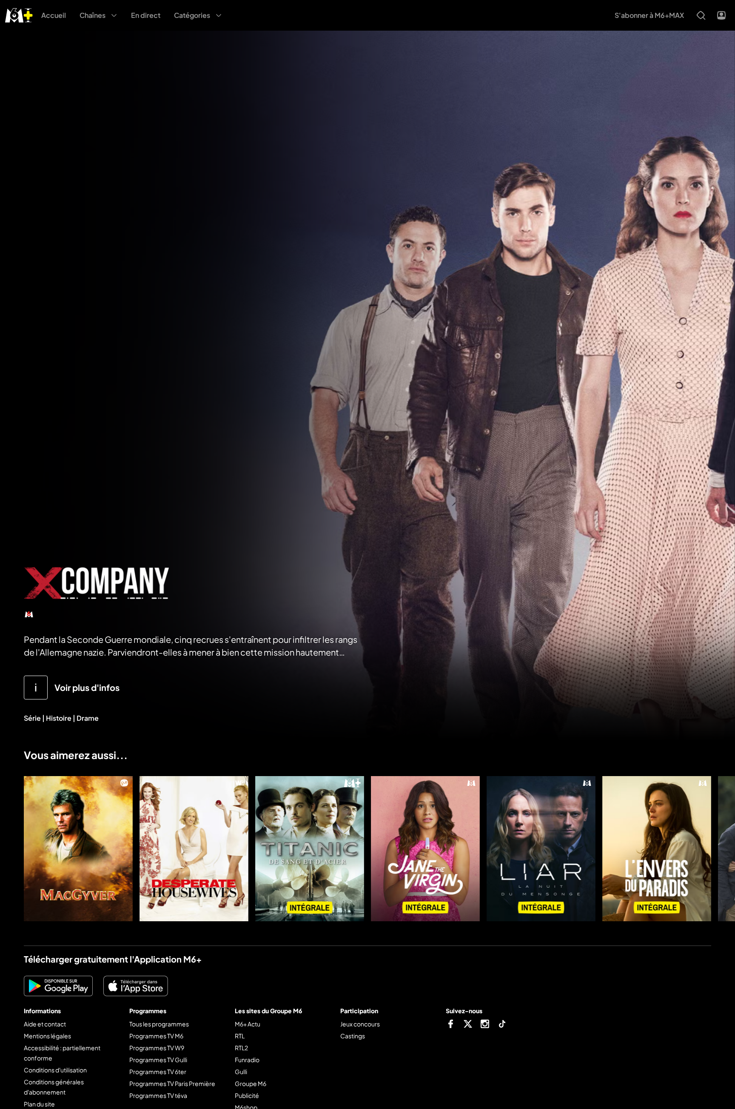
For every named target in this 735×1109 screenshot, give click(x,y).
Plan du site (39, 1104)
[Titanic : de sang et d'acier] (309, 848)
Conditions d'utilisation (55, 1070)
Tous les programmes (159, 1024)
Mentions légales (47, 1036)
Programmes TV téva (158, 1095)
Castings (352, 1036)
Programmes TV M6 (156, 1036)
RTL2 (241, 1048)
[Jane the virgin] (425, 848)
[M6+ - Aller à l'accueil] (19, 14)
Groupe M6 (250, 1083)
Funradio (247, 1059)
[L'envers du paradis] (656, 848)
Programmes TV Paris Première (172, 1083)
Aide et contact (45, 1024)
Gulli (241, 1071)
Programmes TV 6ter (157, 1071)
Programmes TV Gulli (158, 1059)
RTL (240, 1036)
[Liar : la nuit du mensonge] (541, 848)
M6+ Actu (247, 1024)
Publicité (247, 1095)
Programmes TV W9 (156, 1048)
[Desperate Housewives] (194, 848)
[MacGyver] (78, 848)
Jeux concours (360, 1024)
